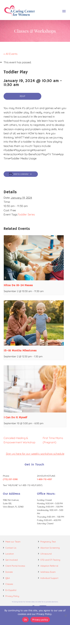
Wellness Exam (48, 572)
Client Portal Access (15, 565)
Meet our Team (12, 541)
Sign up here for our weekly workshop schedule (35, 453)
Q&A (7, 578)
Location (9, 553)
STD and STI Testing (50, 559)
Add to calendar (21, 174)
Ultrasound (46, 553)
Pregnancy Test (48, 541)
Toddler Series (26, 214)
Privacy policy (40, 619)
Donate (9, 572)
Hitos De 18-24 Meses (18, 285)
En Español (10, 590)
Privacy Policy (12, 596)
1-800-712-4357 (44, 479)
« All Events (10, 54)
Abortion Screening (50, 547)
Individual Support (49, 578)
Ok (25, 619)
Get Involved (11, 559)
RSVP (22, 96)
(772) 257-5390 (10, 479)
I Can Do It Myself (15, 417)
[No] (65, 615)
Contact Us (10, 547)
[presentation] (34, 258)
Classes (9, 584)
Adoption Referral (49, 565)
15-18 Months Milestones (20, 350)
